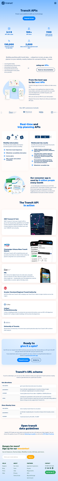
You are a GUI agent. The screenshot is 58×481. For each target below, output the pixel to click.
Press (3, 470)
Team (15, 468)
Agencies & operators (32, 466)
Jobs (15, 470)
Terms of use (17, 475)
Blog (3, 468)
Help (3, 473)
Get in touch (30, 478)
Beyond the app (31, 475)
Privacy (15, 473)
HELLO (4, 463)
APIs (28, 473)
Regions (4, 466)
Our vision (16, 466)
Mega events (30, 470)
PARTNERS (30, 463)
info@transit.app (49, 465)
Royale (29, 468)
